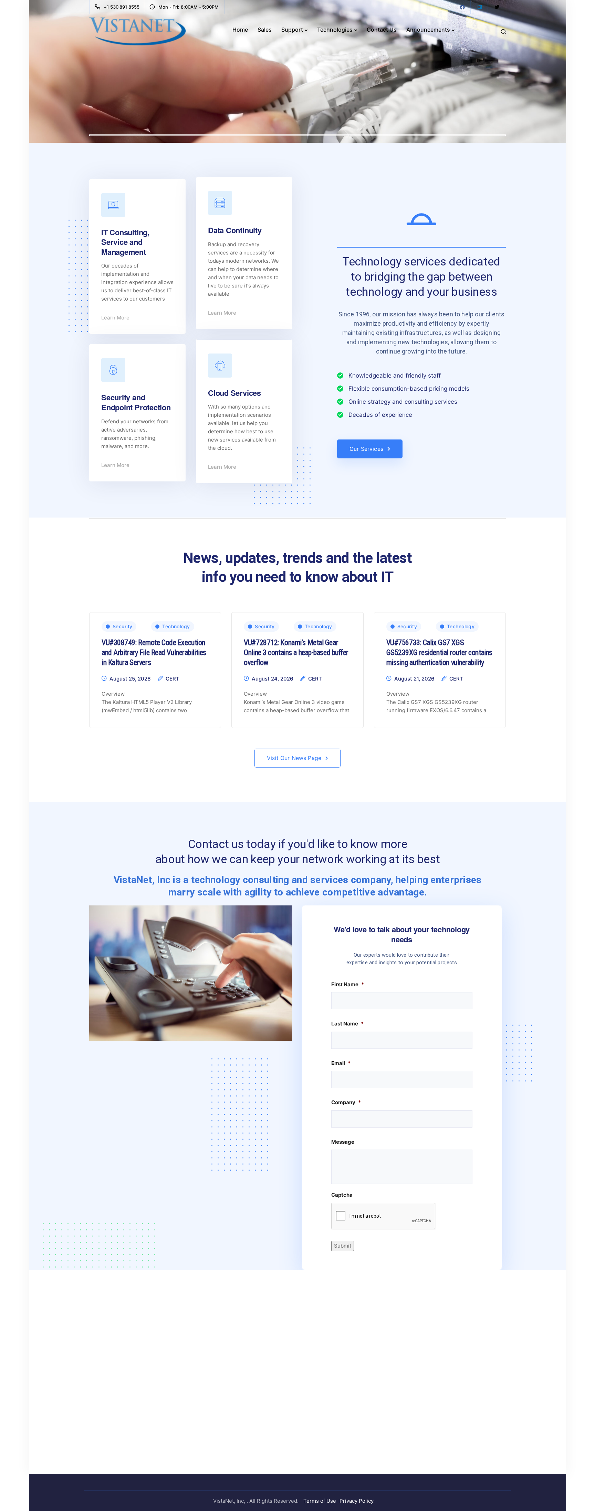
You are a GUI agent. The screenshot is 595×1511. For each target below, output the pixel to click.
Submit (342, 1245)
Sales (265, 29)
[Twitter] (497, 7)
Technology (176, 626)
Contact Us (382, 29)
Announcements (428, 29)
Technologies (335, 29)
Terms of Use (319, 1501)
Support (292, 29)
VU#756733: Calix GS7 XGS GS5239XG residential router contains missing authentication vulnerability (439, 652)
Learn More (115, 317)
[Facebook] (462, 7)
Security (122, 626)
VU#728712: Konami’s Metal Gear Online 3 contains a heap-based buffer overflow (296, 652)
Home (240, 29)
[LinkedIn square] (479, 7)
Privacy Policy (357, 1501)
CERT (172, 678)
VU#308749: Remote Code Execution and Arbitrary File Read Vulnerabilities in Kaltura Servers (154, 652)
